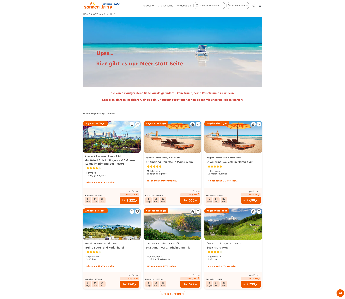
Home (86, 14)
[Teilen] (132, 124)
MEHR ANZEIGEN (172, 294)
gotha (97, 14)
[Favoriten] (137, 124)
